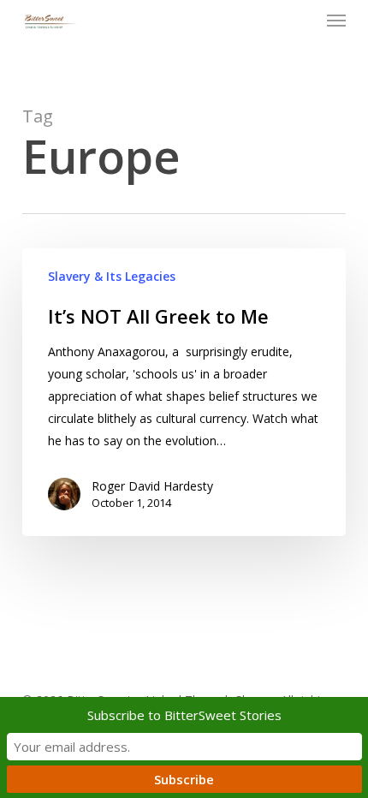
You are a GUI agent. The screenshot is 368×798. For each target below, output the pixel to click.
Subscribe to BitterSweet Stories (184, 715)
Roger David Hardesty (152, 486)
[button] (336, 20)
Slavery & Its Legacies (111, 276)
